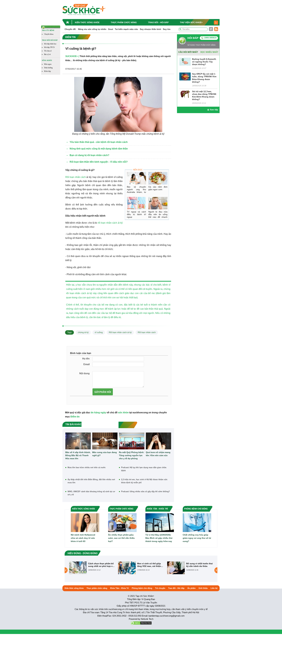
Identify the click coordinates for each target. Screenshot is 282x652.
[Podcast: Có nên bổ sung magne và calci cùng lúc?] (176, 570)
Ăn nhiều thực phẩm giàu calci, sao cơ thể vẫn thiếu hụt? (121, 538)
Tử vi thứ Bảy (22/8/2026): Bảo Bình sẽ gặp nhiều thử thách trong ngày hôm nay (158, 538)
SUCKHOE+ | (72, 56)
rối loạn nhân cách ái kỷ (110, 223)
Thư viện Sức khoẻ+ (191, 22)
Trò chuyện (160, 588)
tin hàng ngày (98, 412)
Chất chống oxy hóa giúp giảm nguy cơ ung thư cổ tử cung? (197, 538)
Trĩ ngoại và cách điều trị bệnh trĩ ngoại (136, 214)
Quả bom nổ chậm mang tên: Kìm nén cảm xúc (158, 454)
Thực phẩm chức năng (124, 22)
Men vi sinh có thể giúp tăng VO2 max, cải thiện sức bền (100, 564)
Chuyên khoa (48, 34)
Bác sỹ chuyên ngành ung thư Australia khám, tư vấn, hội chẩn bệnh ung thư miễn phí (136, 192)
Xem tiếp (214, 110)
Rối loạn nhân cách (75, 177)
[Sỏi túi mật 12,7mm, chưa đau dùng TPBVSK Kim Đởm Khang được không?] (185, 94)
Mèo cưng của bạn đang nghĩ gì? (104, 454)
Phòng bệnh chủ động (142, 588)
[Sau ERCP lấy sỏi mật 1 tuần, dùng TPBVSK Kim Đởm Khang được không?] (185, 76)
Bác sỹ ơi (47, 54)
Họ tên (86, 358)
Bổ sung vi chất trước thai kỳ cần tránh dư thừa (150, 564)
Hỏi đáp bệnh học (50, 44)
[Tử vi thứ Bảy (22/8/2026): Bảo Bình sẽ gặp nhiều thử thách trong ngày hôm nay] (159, 522)
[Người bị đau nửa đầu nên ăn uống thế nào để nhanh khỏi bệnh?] (157, 203)
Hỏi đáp (192, 37)
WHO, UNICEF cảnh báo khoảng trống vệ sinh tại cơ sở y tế (91, 493)
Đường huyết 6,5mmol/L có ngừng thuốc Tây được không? (204, 61)
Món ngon (47, 64)
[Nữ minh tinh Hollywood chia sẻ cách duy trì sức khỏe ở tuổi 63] (85, 522)
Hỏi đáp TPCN (49, 47)
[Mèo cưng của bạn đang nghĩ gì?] (105, 441)
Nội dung (84, 373)
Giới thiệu (203, 588)
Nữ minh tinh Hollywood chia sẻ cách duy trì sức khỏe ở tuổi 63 (83, 538)
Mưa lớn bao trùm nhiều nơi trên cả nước (87, 467)
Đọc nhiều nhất (209, 52)
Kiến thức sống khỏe (87, 22)
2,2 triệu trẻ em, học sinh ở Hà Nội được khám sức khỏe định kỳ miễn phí (144, 481)
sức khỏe (123, 412)
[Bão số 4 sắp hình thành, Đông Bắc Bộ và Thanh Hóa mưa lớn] (78, 441)
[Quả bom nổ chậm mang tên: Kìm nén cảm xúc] (158, 441)
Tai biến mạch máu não (126, 29)
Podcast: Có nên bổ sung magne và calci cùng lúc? (199, 564)
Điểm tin (75, 416)
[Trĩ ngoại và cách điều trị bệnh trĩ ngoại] (136, 203)
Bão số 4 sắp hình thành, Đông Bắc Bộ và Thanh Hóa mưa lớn (78, 455)
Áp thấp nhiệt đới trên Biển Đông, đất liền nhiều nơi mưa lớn (91, 481)
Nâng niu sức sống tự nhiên (92, 29)
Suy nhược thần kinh (150, 29)
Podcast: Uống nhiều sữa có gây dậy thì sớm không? (145, 491)
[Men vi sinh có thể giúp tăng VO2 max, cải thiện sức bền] (78, 568)
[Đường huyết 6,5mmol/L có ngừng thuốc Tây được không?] (185, 61)
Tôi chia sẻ (48, 51)
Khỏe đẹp (47, 71)
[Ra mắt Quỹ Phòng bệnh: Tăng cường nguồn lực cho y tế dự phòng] (131, 441)
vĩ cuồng (99, 332)
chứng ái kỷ (83, 332)
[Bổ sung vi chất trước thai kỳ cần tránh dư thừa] (127, 568)
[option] (92, 567)
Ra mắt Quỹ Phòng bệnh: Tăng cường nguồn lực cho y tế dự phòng (131, 455)
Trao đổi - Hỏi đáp (158, 22)
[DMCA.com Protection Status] (141, 622)
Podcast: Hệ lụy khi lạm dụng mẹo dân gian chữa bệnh (143, 469)
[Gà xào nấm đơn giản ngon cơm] (157, 178)
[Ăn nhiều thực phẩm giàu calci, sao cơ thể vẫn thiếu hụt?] (122, 522)
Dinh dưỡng (48, 68)
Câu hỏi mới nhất (188, 52)
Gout (110, 29)
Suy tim (166, 29)
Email (86, 364)
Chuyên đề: (70, 29)
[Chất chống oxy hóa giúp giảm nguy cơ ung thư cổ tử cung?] (197, 522)
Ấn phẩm (191, 588)
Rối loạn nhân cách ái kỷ (120, 332)
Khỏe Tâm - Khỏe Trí (119, 588)
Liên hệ (214, 588)
